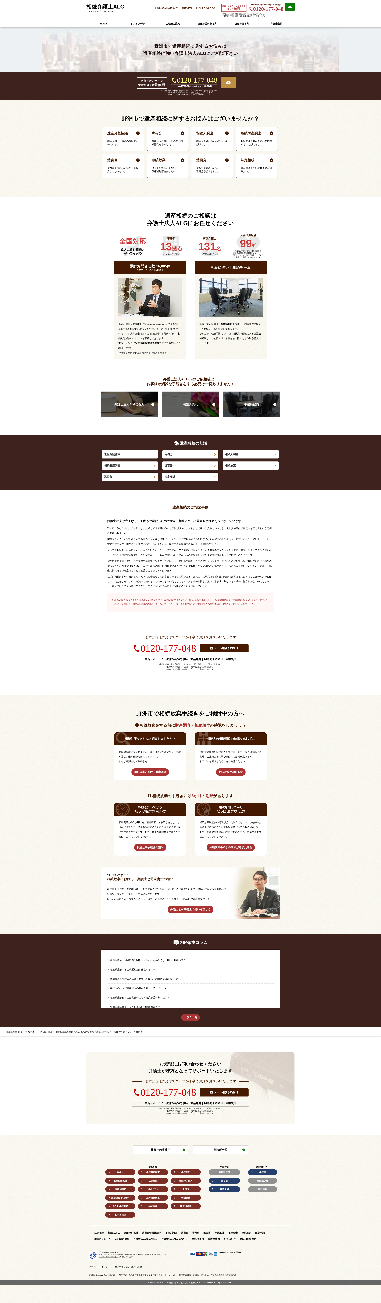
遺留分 (108, 476)
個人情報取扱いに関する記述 (128, 1267)
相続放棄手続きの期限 (150, 847)
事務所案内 (187, 8)
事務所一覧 (220, 1149)
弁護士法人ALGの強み (205, 8)
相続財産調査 (112, 465)
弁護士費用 (276, 23)
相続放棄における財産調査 (150, 771)
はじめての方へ (138, 23)
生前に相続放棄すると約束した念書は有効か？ (135, 1007)
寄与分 (169, 454)
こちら (251, 16)
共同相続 (153, 1206)
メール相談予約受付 (226, 648)
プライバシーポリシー (99, 1267)
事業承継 (224, 1189)
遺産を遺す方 (242, 23)
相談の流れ (190, 404)
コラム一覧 (190, 1017)
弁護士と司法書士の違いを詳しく (190, 909)
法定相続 (170, 476)
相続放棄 (230, 465)
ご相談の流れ (173, 23)
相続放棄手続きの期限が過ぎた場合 (230, 847)
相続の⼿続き (185, 1180)
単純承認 (246, 1232)
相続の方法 (153, 1189)
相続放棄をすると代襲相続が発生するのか (132, 969)
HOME (103, 23)
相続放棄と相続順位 (231, 771)
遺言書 (169, 465)
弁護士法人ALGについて (167, 8)
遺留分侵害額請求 (120, 1197)
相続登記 (185, 1172)
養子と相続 (120, 1214)
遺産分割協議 (112, 454)
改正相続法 (185, 1206)
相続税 (262, 1172)
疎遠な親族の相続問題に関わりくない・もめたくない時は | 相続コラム (148, 960)
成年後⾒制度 (153, 1197)
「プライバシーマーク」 (108, 1257)
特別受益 (185, 1197)
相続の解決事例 (248, 1239)
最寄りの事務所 (161, 1149)
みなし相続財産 (120, 1206)
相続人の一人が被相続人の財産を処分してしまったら (138, 988)
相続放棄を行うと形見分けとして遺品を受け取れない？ (140, 997)
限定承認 (260, 1232)
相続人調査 (231, 454)
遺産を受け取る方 (207, 23)
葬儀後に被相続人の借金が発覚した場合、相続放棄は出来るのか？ (146, 979)
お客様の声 (230, 1239)
